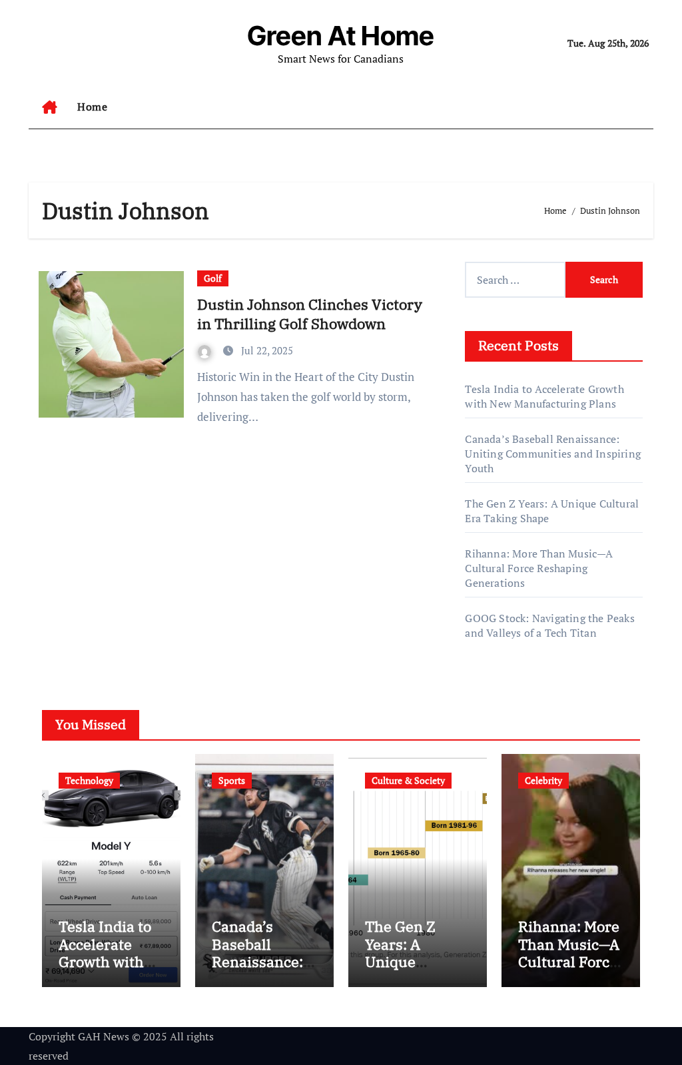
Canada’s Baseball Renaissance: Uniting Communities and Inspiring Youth (553, 454)
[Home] (49, 107)
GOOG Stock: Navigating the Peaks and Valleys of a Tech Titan (549, 625)
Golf (213, 278)
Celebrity (543, 780)
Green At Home (340, 35)
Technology (89, 780)
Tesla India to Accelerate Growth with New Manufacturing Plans (544, 396)
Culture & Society (408, 780)
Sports (231, 780)
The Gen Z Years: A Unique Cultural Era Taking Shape (411, 961)
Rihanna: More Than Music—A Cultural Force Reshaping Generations (539, 568)
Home (92, 106)
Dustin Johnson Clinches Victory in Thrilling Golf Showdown (309, 313)
